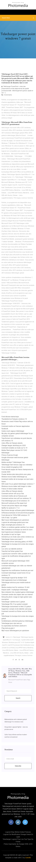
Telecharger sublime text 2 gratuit (13, 602)
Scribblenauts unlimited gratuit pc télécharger (17, 621)
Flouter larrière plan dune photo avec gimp (16, 474)
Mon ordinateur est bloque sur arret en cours (17, 530)
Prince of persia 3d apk (10, 455)
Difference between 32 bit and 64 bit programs (18, 513)
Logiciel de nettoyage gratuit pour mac (15, 522)
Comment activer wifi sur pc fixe (13, 494)
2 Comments (7, 95)
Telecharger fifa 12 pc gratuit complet (15, 604)
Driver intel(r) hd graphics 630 (12, 467)
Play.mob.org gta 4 (8, 628)
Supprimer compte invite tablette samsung (16, 609)
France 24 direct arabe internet (12, 489)
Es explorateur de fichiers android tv (14, 626)
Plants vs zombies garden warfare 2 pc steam (18, 527)
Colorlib (28, 858)
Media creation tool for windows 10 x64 (15, 587)
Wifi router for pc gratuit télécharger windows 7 (18, 484)
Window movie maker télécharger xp (14, 477)
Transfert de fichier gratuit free (12, 551)
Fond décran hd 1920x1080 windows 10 (16, 515)
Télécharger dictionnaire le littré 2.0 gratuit (16, 606)
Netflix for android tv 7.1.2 (11, 508)
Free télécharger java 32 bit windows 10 (15, 501)
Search (18, 698)
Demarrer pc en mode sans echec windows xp (18, 537)
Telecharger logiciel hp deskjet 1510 (14, 578)
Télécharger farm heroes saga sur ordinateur (17, 465)
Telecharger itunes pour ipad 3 (12, 539)
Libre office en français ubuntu (12, 443)
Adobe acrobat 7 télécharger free (13, 462)
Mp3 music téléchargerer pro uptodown (15, 520)
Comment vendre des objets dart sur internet (17, 594)
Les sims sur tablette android (12, 549)
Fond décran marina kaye (10, 417)
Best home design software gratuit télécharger (18, 510)
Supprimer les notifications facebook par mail (17, 570)
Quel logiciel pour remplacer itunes (14, 532)
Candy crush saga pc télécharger (13, 431)
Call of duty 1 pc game (9, 518)
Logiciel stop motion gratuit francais (18, 832)
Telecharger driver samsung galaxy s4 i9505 (17, 542)
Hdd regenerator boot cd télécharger (14, 580)
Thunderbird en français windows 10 (14, 419)
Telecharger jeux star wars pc (12, 623)
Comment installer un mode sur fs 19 (14, 448)
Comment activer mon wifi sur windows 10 (16, 498)
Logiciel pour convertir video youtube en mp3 (17, 554)
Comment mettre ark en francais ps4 (14, 496)
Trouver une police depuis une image (14, 506)
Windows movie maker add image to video (16, 486)
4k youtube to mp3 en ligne (11, 534)
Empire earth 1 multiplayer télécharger (15, 590)
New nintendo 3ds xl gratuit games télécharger (18, 592)
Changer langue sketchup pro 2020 (14, 445)
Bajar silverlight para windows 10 (13, 525)
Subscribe (18, 766)
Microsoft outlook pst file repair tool (14, 503)
